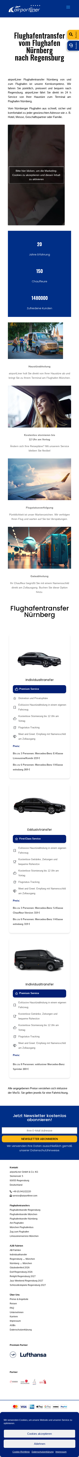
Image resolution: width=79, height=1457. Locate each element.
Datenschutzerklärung (43, 1452)
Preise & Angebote (19, 1299)
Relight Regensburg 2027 (23, 1276)
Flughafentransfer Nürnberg (23, 1218)
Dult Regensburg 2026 (21, 1272)
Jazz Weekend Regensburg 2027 (26, 1280)
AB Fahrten (15, 1250)
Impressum (61, 1452)
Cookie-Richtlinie (21, 1452)
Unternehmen (17, 1312)
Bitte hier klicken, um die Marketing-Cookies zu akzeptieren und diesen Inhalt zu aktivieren (36, 175)
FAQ (12, 1308)
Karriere (14, 1316)
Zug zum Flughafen (19, 1231)
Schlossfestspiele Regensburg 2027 (28, 1285)
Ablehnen (39, 1443)
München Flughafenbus (21, 1227)
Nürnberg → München (21, 1263)
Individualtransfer (18, 1254)
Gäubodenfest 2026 (20, 1267)
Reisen (13, 1303)
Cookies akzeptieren (39, 1433)
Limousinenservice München (24, 1236)
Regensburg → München (22, 1259)
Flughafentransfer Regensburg (25, 1210)
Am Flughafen (17, 1223)
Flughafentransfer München (23, 1214)
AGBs (12, 1325)
